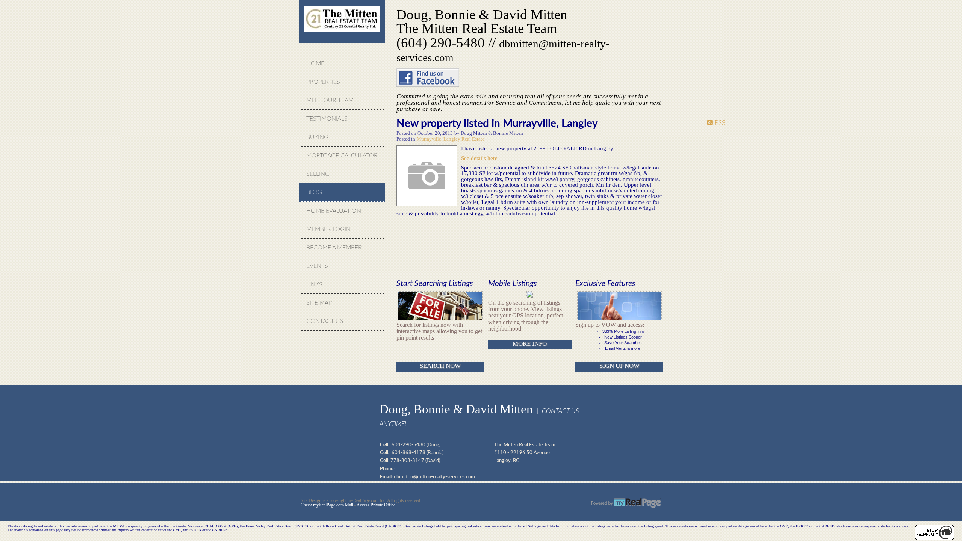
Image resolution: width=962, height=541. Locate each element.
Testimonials (327, 119)
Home (315, 63)
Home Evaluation (333, 211)
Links (314, 284)
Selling (318, 174)
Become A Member (334, 248)
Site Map (319, 303)
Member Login (328, 229)
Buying (317, 137)
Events (317, 266)
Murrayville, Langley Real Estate (450, 139)
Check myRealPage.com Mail (327, 505)
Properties (323, 82)
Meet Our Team (330, 100)
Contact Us (324, 321)
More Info (530, 343)
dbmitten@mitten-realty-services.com (434, 476)
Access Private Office (376, 505)
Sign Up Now (619, 365)
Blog (314, 192)
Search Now (440, 365)
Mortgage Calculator (342, 156)
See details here (479, 158)
